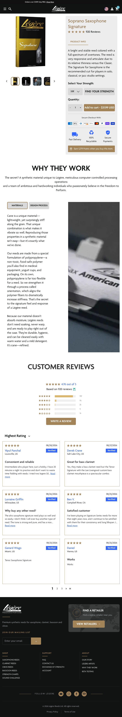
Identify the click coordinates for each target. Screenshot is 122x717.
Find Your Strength (99, 91)
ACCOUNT (46, 671)
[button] (107, 9)
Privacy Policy (52, 712)
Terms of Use (69, 712)
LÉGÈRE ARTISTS (88, 664)
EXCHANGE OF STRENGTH (53, 667)
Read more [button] (10, 526)
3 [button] (61, 589)
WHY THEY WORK (89, 668)
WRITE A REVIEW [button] (61, 421)
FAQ (44, 660)
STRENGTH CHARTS (10, 674)
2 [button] (57, 589)
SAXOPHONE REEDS (10, 660)
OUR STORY (87, 660)
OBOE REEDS (7, 667)
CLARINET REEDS (9, 663)
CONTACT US (48, 663)
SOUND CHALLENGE (11, 678)
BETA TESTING (88, 671)
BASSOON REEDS (9, 671)
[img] (12, 446)
